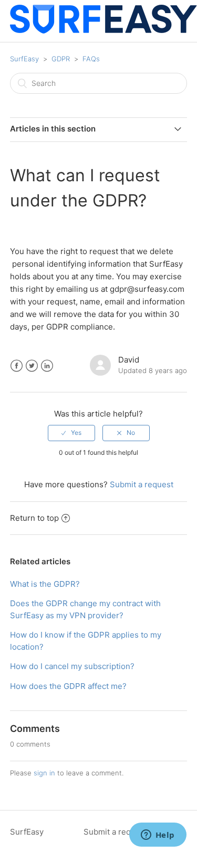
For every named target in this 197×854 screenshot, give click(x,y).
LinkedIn (47, 366)
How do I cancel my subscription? (72, 666)
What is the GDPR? (45, 584)
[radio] (71, 433)
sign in (44, 773)
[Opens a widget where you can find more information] (157, 836)
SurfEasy (24, 58)
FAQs (91, 58)
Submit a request (141, 484)
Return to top (34, 518)
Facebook (16, 366)
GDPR (60, 58)
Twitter (31, 366)
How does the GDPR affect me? (68, 686)
